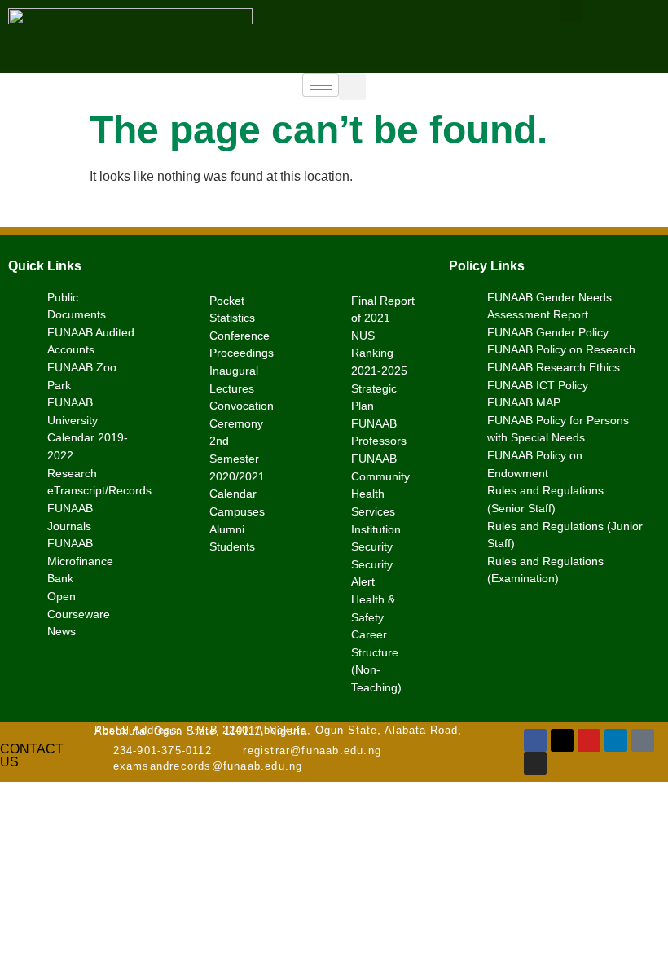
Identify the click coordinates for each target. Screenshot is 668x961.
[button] (352, 86)
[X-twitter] (562, 740)
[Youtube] (589, 740)
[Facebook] (535, 740)
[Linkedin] (615, 740)
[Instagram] (535, 763)
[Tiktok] (642, 740)
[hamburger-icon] (320, 85)
